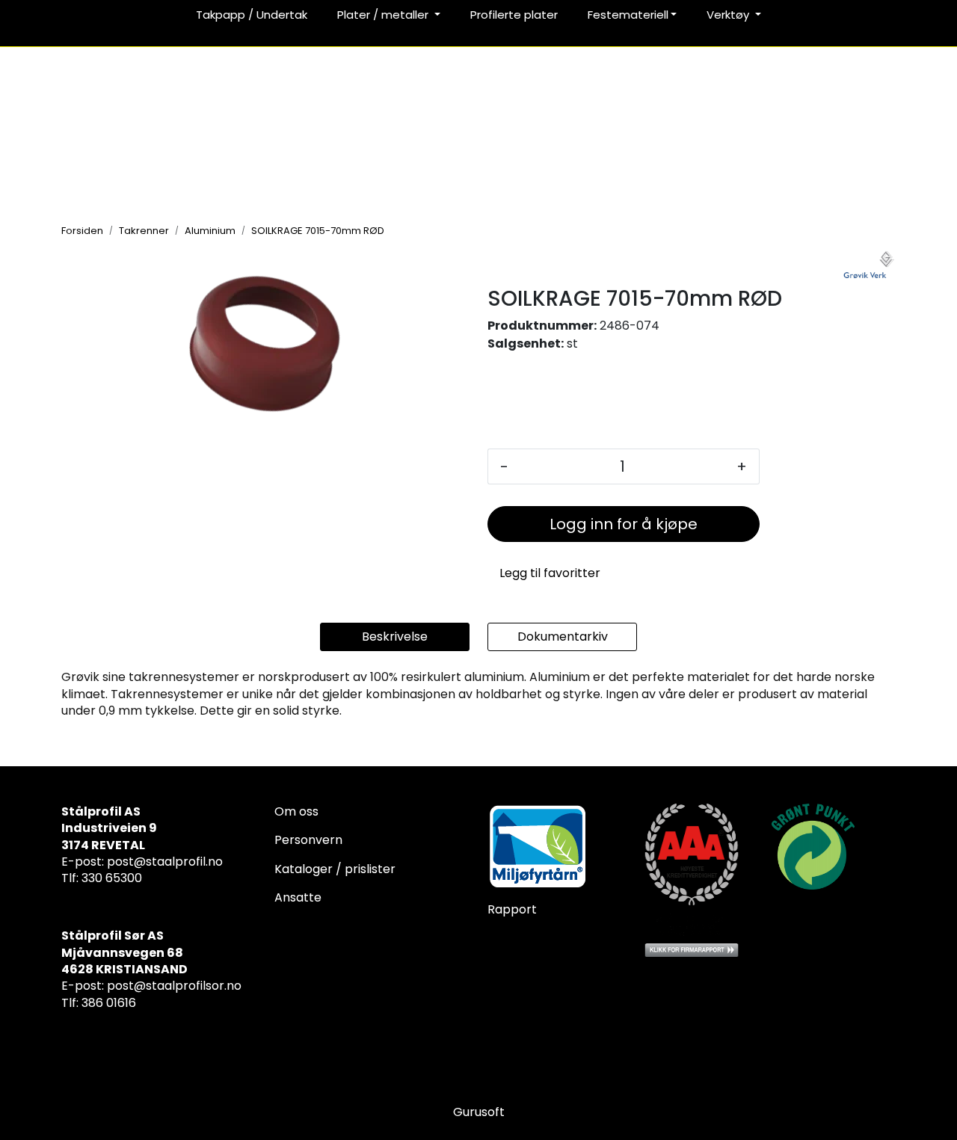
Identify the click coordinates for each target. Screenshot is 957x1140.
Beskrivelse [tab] (395, 636)
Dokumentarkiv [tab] (562, 636)
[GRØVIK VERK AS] (869, 266)
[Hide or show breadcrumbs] (392, 230)
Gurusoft (479, 1112)
